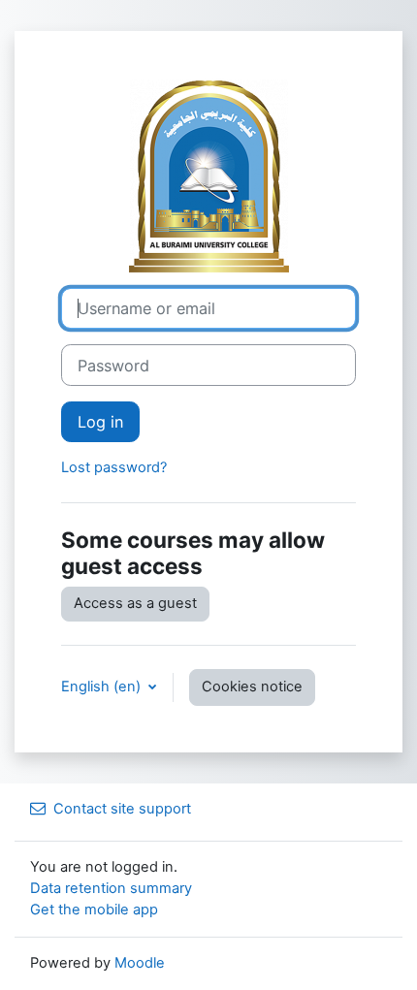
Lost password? (114, 467)
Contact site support (122, 808)
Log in (100, 421)
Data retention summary (111, 888)
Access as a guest (135, 603)
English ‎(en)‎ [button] (102, 686)
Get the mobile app (94, 909)
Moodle (139, 963)
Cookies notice (252, 686)
